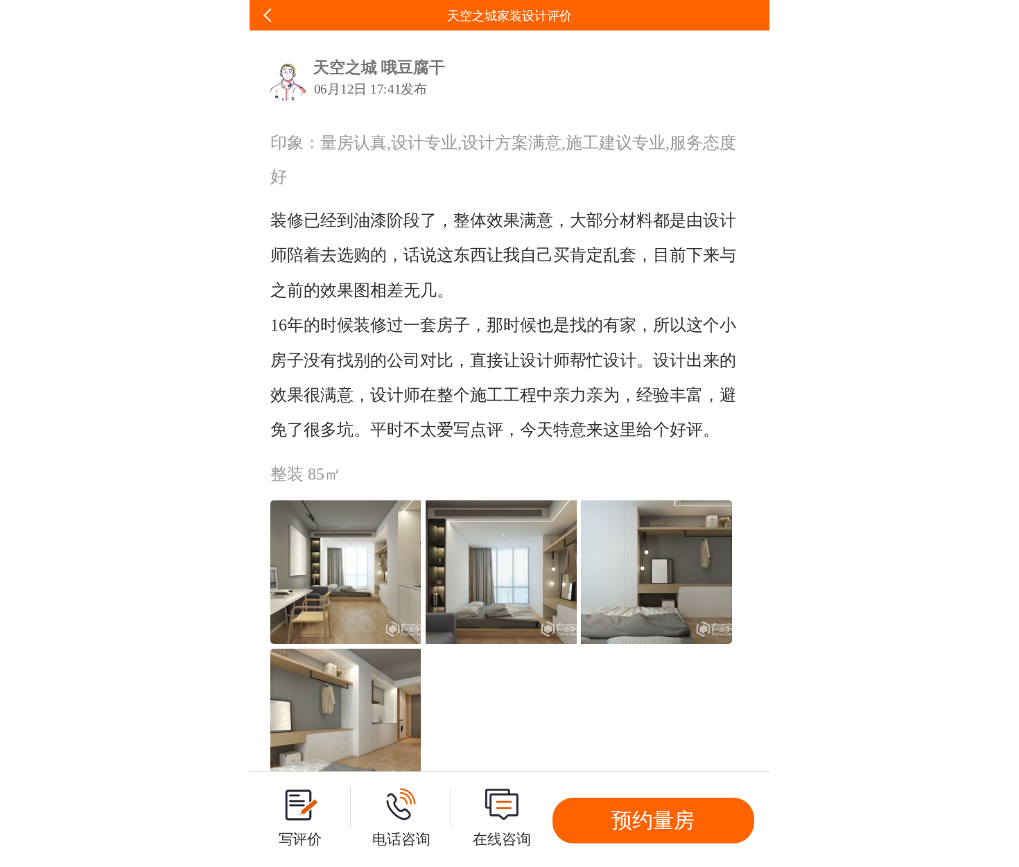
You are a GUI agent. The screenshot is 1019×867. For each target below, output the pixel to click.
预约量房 (653, 820)
